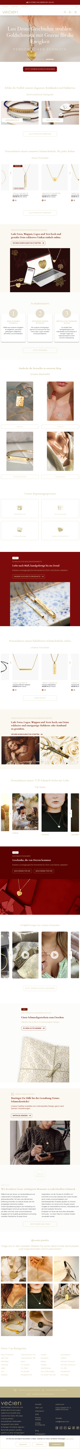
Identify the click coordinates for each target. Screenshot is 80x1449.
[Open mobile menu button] (76, 12)
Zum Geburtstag (47, 1371)
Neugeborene (26, 1375)
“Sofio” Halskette (20, 683)
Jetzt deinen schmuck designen (40, 69)
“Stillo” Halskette (20, 193)
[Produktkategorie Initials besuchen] (55, 812)
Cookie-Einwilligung (40, 1424)
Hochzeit (4, 1365)
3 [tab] (50, 59)
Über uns (38, 1408)
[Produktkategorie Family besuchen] (25, 811)
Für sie (5, 7)
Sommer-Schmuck (68, 1365)
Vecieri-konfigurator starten (27, 243)
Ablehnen (39, 1444)
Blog (37, 1431)
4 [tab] (50, 762)
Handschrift (65, 1371)
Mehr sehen (40, 698)
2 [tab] (40, 59)
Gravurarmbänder (19, 477)
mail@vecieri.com (62, 1422)
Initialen (60, 426)
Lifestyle (4, 1375)
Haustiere (44, 1358)
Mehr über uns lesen (40, 1224)
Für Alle (64, 1368)
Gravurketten (60, 477)
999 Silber (5, 1361)
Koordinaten (65, 1355)
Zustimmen (56, 1444)
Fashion (64, 1358)
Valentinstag (46, 1368)
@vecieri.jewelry (40, 1240)
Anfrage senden (20, 1116)
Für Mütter (25, 1365)
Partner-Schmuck (68, 1361)
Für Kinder (25, 1371)
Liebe (3, 1368)
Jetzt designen (40, 350)
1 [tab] (30, 59)
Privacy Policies (38, 1418)
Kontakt (38, 1404)
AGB (37, 1414)
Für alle (24, 7)
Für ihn (15, 7)
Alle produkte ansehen (40, 134)
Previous (11, 173)
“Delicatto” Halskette (51, 193)
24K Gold (4, 1358)
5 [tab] (59, 762)
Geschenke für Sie (22, 871)
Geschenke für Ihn (43, 871)
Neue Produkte (7, 1355)
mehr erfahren (70, 1438)
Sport (23, 1361)
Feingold (20, 426)
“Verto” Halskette (49, 683)
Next (70, 173)
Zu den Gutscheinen (32, 1028)
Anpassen (23, 1444)
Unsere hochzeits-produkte (27, 576)
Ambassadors (40, 1434)
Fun (2, 1371)
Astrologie (65, 1375)
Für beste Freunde (48, 1375)
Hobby (43, 1361)
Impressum (39, 1411)
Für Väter (24, 1368)
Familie (15, 833)
